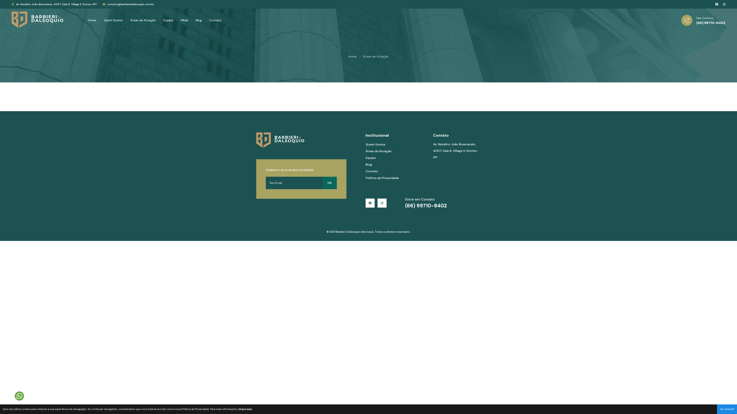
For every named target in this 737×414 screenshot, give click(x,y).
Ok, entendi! (727, 409)
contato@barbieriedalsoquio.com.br (130, 4)
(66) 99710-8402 (710, 23)
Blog (199, 20)
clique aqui (245, 409)
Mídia (184, 20)
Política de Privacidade (382, 178)
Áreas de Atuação (143, 20)
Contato (215, 20)
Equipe (168, 20)
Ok (329, 183)
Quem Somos (113, 20)
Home (92, 20)
